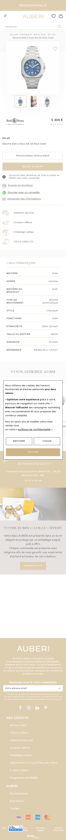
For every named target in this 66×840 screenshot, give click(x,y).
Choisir (47, 441)
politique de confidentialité (34, 429)
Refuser (19, 441)
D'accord (33, 452)
